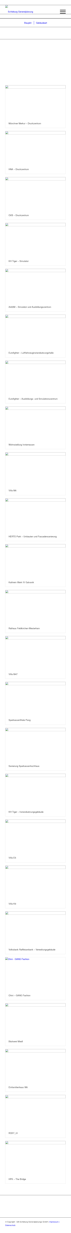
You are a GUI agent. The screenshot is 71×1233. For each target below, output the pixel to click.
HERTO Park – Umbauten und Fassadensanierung (33, 536)
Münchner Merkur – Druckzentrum (25, 123)
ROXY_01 (13, 1133)
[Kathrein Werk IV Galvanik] (35, 561)
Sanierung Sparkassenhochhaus (24, 766)
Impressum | (54, 1221)
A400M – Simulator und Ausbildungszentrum (30, 306)
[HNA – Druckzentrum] (35, 148)
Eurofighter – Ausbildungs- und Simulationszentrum (33, 398)
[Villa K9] (35, 882)
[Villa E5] (35, 836)
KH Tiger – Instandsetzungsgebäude (26, 811)
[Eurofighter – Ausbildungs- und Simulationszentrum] (35, 377)
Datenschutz (10, 1225)
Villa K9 (12, 903)
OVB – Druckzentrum (19, 215)
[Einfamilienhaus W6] (35, 1066)
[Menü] (61, 11)
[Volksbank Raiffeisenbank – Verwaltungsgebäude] (35, 928)
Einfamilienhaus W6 (18, 1087)
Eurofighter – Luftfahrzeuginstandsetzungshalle (31, 352)
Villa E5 (12, 857)
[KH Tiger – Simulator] (35, 240)
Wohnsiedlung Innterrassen (22, 444)
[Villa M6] (35, 469)
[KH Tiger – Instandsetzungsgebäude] (35, 790)
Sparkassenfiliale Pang (20, 719)
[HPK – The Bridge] (35, 1158)
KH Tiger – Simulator (19, 261)
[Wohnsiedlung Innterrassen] (35, 423)
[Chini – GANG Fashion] (35, 974)
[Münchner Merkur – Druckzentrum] (35, 102)
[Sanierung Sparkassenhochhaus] (35, 745)
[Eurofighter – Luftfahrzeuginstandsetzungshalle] (35, 331)
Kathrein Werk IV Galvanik (21, 582)
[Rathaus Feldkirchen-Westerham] (35, 607)
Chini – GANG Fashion (19, 995)
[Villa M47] (35, 653)
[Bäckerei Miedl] (35, 1020)
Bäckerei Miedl (16, 1041)
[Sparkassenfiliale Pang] (35, 699)
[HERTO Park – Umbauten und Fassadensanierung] (35, 515)
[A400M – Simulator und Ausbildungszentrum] (35, 285)
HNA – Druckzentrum (19, 169)
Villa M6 (12, 490)
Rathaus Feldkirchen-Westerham (24, 628)
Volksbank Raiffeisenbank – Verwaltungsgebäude (32, 949)
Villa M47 (13, 674)
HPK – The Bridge (17, 1179)
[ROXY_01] (35, 1112)
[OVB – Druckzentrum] (35, 194)
